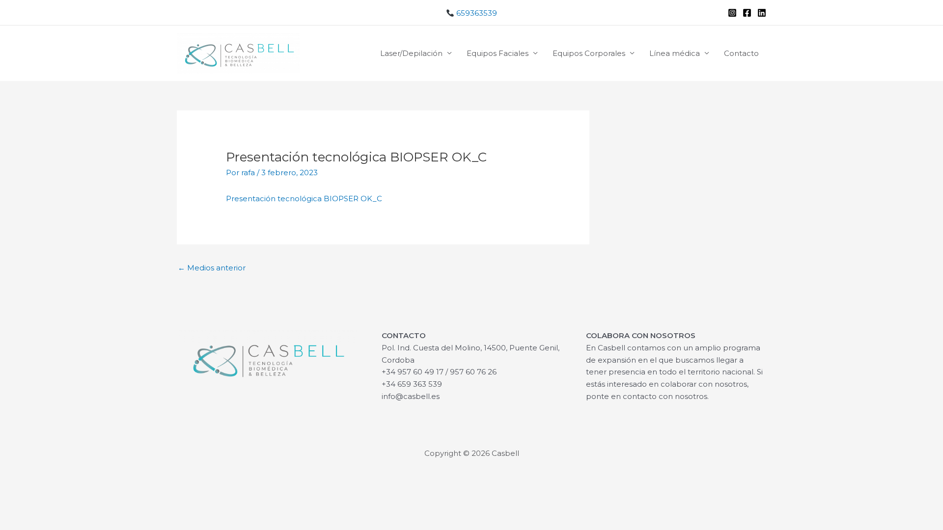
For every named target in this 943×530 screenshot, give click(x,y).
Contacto (741, 53)
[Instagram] (732, 12)
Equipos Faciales (497, 53)
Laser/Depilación (411, 53)
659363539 (475, 13)
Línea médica (674, 53)
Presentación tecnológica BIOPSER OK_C (304, 198)
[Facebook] (747, 12)
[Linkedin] (761, 12)
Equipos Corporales (589, 53)
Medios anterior (212, 267)
